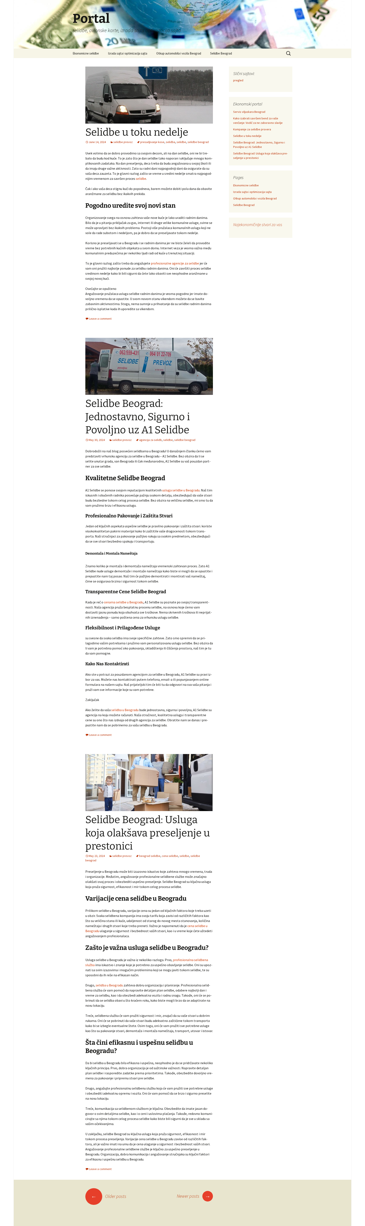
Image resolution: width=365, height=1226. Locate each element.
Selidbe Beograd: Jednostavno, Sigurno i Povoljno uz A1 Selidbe (137, 416)
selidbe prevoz (123, 142)
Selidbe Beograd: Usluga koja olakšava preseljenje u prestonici (147, 833)
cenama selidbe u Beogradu (123, 602)
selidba (170, 142)
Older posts (108, 1196)
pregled (238, 80)
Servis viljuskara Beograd (249, 112)
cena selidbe (170, 856)
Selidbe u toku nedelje (136, 132)
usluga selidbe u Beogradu (181, 490)
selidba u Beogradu (125, 710)
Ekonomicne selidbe (86, 53)
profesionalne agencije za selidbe (175, 263)
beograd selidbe (149, 856)
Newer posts (193, 1196)
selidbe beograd (198, 142)
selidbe (181, 142)
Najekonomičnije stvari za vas (257, 224)
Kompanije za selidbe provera (252, 129)
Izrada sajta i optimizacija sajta (127, 53)
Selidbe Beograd (221, 53)
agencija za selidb (150, 440)
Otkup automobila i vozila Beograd (178, 53)
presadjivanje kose (152, 142)
